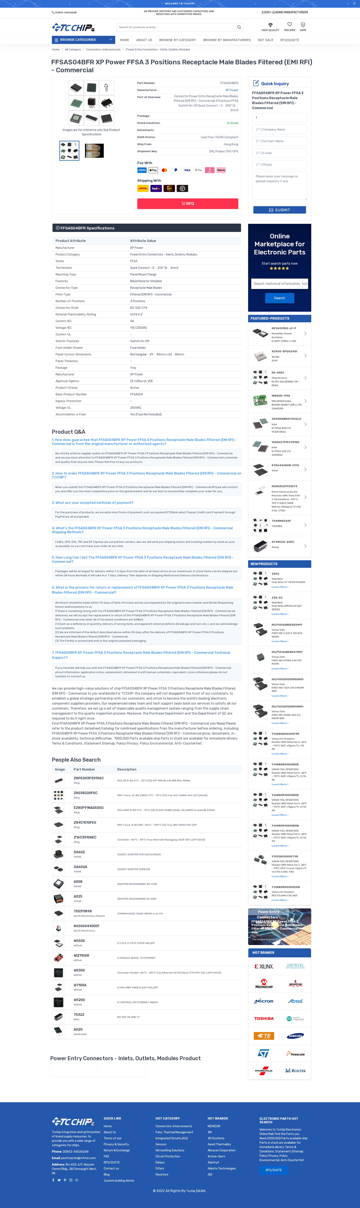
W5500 (79, 941)
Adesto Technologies (222, 1168)
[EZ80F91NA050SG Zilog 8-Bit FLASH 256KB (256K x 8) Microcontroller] (58, 810)
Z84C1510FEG (85, 822)
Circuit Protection (168, 1156)
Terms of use (112, 1138)
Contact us (111, 1168)
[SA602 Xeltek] (58, 854)
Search (279, 298)
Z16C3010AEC (85, 837)
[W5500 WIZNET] (58, 943)
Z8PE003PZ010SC (89, 778)
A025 (78, 896)
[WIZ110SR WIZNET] (58, 957)
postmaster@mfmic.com (78, 1158)
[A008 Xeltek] (58, 883)
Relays (160, 1162)
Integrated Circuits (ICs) (172, 1138)
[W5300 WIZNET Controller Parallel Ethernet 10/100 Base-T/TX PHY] (58, 972)
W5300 (79, 970)
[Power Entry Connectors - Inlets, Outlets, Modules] (74, 1070)
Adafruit (213, 1162)
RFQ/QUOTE (289, 40)
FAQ (106, 1156)
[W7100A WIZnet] (58, 987)
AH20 (78, 1029)
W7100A (80, 985)
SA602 (79, 852)
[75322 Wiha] (58, 1017)
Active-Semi (216, 1156)
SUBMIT (282, 210)
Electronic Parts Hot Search (279, 1120)
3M (210, 1132)
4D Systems (216, 1138)
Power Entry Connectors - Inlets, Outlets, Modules (158, 49)
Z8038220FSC (86, 793)
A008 (78, 882)
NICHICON (214, 1126)
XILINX (201, 1191)
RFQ (189, 203)
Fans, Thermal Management (174, 1132)
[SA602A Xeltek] (58, 869)
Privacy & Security (116, 1144)
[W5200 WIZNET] (58, 1002)
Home (124, 40)
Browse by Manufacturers (227, 40)
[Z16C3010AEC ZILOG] (58, 839)
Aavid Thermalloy (219, 1144)
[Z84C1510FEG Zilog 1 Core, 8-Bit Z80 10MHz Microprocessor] (58, 824)
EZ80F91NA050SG (89, 808)
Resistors (162, 1174)
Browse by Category (177, 40)
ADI (210, 1174)
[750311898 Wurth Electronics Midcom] (58, 913)
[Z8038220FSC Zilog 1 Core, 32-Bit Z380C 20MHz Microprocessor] (58, 795)
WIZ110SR (81, 956)
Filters (160, 1168)
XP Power (231, 90)
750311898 (83, 911)
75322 (79, 1015)
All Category (73, 49)
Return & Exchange (117, 1150)
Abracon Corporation (222, 1150)
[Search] (239, 27)
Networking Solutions (170, 1150)
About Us (144, 40)
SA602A (80, 867)
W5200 (79, 1000)
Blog (107, 1174)
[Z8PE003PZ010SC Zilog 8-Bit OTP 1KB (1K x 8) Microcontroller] (58, 780)
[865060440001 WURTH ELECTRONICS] (58, 928)
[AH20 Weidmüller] (58, 1031)
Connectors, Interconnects (103, 49)
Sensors (161, 1144)
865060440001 (86, 926)
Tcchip (190, 1191)
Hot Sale (266, 40)
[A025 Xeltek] (58, 898)
